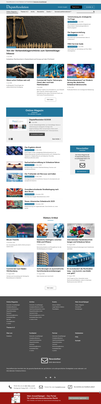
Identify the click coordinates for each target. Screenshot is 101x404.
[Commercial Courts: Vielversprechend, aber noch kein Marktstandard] (50, 71)
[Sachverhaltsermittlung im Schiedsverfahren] (14, 165)
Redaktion (9, 336)
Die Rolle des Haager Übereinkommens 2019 (37, 197)
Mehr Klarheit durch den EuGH (45, 276)
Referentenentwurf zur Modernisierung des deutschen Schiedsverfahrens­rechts (80, 82)
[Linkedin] (46, 377)
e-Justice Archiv (33, 319)
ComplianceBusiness (11, 307)
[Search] (94, 11)
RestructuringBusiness (12, 315)
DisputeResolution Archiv (35, 311)
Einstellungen (78, 309)
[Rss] (55, 377)
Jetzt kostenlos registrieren (78, 398)
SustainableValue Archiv (35, 317)
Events (54, 302)
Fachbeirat (32, 333)
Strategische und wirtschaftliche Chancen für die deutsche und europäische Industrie (42, 180)
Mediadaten (79, 333)
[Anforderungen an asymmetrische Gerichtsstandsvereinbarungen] (50, 259)
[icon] (44, 362)
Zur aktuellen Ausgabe (37, 134)
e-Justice (8, 323)
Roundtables (55, 309)
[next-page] (12, 139)
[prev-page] (9, 139)
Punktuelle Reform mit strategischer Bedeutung (80, 90)
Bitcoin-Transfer (12, 240)
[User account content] (29, 122)
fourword (8, 313)
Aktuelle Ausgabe (62, 7)
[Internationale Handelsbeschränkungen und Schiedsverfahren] (81, 230)
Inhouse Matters (56, 305)
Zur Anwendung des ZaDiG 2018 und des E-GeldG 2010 (18, 245)
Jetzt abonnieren (81, 171)
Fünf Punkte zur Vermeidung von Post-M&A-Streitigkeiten (80, 50)
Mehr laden (50, 99)
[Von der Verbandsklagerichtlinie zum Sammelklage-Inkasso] (35, 32)
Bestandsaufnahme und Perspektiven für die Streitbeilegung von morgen (49, 248)
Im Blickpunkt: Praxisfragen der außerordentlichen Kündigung (15, 86)
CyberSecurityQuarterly (12, 309)
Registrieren (75, 7)
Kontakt (77, 341)
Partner (54, 333)
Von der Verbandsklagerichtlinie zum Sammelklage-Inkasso (33, 52)
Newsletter (82, 148)
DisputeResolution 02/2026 (40, 120)
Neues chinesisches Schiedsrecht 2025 (40, 201)
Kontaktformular (60, 387)
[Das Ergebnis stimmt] (14, 150)
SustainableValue (10, 317)
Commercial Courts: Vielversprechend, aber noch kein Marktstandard (49, 82)
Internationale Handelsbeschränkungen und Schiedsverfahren (80, 241)
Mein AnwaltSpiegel (82, 302)
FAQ (76, 337)
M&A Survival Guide (75, 44)
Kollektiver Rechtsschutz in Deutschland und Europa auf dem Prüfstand (30, 59)
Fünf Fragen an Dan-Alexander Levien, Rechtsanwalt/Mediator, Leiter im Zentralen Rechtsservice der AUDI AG (79, 280)
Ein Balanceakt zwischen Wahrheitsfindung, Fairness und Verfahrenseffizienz (40, 168)
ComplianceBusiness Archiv (36, 307)
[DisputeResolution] (17, 7)
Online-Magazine (79, 305)
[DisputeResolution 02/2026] (18, 125)
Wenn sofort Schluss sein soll (18, 80)
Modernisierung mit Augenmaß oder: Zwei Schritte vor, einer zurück (41, 207)
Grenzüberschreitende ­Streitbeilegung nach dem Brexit (42, 190)
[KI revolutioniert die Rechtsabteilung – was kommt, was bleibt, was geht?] (81, 259)
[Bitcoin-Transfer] (20, 230)
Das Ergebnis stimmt (33, 147)
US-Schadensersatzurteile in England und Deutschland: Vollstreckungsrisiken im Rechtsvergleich (79, 26)
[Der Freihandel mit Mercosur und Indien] (14, 177)
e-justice (54, 350)
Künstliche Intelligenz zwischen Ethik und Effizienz (49, 241)
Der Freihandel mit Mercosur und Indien (40, 174)
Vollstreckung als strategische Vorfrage (79, 18)
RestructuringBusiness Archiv (36, 315)
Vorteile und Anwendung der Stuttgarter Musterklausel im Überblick (17, 277)
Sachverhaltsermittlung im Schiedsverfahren (42, 162)
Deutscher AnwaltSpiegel (13, 305)
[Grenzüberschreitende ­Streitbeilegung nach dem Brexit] (14, 192)
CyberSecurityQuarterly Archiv (37, 309)
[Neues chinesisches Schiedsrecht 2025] (14, 204)
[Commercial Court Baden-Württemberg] (20, 259)
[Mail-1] (50, 377)
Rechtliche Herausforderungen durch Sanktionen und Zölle (80, 248)
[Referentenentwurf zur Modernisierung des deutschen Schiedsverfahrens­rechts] (81, 71)
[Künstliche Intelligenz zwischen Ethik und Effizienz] (50, 230)
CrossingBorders (10, 321)
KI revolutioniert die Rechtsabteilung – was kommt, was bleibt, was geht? (80, 271)
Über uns (9, 333)
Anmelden (89, 7)
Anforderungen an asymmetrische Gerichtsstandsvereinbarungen (50, 270)
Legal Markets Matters (58, 307)
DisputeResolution (11, 47)
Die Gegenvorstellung (76, 32)
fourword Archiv (33, 313)
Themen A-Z (10, 327)
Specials (8, 319)
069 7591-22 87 (30, 386)
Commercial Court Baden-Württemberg (16, 270)
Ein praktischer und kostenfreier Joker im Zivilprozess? (79, 38)
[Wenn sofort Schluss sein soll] (20, 71)
